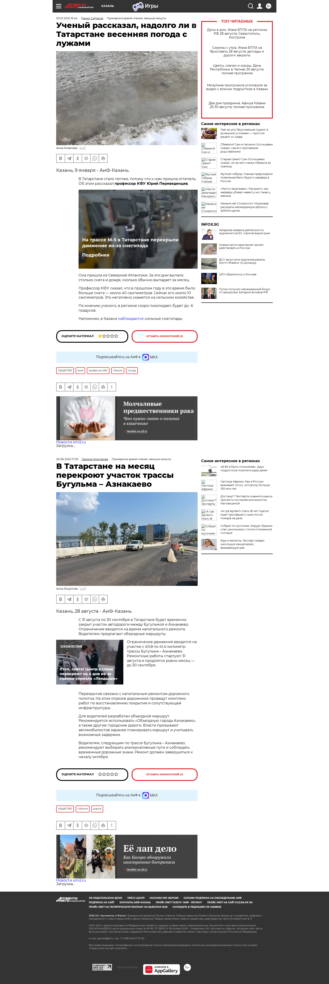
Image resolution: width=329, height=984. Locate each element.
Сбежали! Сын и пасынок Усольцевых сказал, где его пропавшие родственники (246, 148)
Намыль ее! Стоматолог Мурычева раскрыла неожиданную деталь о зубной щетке (244, 207)
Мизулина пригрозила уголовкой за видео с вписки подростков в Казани (237, 87)
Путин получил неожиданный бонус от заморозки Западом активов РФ (244, 291)
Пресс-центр (136, 898)
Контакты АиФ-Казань (135, 902)
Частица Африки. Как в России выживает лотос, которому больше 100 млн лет (245, 485)
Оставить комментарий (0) (164, 336)
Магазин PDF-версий (164, 898)
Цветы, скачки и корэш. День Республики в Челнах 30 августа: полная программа (237, 69)
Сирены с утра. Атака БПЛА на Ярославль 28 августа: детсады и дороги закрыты (237, 51)
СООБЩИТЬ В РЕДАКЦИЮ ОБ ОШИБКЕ (197, 906)
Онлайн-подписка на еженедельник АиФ (213, 898)
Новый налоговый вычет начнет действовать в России (241, 246)
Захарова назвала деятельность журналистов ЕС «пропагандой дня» (244, 232)
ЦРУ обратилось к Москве (237, 274)
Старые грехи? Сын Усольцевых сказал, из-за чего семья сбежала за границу (245, 162)
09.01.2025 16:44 (66, 18)
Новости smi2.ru (71, 442)
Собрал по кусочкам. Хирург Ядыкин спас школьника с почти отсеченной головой (246, 529)
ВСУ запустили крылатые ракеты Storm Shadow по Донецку (242, 261)
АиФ (82, 148)
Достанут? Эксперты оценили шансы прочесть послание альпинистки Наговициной (246, 500)
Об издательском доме (105, 898)
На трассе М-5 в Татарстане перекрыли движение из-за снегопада (130, 242)
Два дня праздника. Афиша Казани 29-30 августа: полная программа (237, 105)
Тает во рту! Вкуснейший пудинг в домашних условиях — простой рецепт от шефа (244, 133)
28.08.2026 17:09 (67, 459)
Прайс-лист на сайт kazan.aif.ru (230, 902)
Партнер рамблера (127, 967)
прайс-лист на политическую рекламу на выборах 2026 (128, 906)
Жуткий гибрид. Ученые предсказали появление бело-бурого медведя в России (246, 177)
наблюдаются (131, 319)
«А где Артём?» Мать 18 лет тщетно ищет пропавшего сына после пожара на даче (244, 514)
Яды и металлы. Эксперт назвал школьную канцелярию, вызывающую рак (242, 544)
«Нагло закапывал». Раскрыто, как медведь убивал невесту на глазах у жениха (245, 192)
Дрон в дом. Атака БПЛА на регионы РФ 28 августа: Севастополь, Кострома (237, 33)
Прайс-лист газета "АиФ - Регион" (179, 902)
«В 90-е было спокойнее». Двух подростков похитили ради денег (244, 468)
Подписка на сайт (101, 902)
